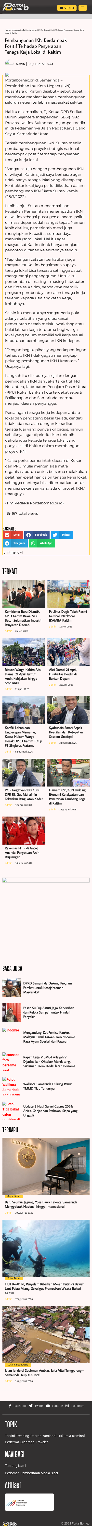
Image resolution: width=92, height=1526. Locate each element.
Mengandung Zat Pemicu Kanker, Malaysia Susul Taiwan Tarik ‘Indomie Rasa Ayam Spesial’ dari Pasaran (49, 1037)
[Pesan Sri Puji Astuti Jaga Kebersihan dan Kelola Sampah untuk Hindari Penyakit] (11, 1012)
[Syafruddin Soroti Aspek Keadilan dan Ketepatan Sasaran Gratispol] (68, 710)
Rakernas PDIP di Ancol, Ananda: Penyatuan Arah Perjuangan (22, 852)
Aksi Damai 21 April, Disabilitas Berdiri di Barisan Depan (63, 674)
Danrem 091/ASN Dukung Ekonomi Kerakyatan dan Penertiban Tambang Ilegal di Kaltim (67, 796)
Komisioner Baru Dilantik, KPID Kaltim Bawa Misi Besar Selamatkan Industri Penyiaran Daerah (23, 618)
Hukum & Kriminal (71, 1436)
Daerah (35, 1436)
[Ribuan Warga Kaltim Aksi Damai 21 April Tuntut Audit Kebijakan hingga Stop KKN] (23, 652)
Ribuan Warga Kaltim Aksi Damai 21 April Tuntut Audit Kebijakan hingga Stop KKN (23, 676)
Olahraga (27, 1442)
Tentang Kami (15, 1466)
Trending (22, 1436)
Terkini (10, 1436)
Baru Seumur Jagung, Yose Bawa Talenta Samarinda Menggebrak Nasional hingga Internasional (41, 1204)
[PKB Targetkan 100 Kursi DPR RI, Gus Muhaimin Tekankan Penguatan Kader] (23, 773)
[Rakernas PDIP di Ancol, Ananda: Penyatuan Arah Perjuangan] (23, 831)
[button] (13, 535)
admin (8, 631)
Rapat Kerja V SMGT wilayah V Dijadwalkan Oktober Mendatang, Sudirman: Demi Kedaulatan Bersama (49, 1061)
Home (7, 30)
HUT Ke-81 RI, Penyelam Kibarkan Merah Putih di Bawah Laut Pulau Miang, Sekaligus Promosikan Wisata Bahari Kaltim (44, 1288)
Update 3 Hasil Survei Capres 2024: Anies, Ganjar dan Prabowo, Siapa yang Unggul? (50, 1110)
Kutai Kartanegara (17, 1364)
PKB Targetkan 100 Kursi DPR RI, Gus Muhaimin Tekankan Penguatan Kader (24, 794)
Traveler (42, 1442)
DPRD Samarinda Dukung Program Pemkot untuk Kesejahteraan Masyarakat (47, 987)
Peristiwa (12, 1442)
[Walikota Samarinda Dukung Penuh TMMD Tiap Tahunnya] (11, 1086)
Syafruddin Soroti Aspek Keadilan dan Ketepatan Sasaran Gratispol (66, 732)
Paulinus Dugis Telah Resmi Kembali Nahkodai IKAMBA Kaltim (68, 616)
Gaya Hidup (13, 1196)
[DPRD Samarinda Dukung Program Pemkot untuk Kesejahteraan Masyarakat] (11, 988)
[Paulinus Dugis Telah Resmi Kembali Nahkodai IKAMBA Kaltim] (68, 594)
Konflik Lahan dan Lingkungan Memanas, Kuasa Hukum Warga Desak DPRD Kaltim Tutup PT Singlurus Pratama (23, 736)
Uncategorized (18, 30)
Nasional (49, 1436)
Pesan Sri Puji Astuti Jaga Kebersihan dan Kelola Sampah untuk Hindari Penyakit (48, 1012)
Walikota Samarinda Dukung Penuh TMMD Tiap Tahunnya (47, 1086)
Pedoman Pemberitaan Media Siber (31, 1473)
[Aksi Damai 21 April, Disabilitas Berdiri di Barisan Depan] (68, 652)
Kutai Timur (14, 1278)
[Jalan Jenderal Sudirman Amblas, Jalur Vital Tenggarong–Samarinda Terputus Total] (46, 1334)
